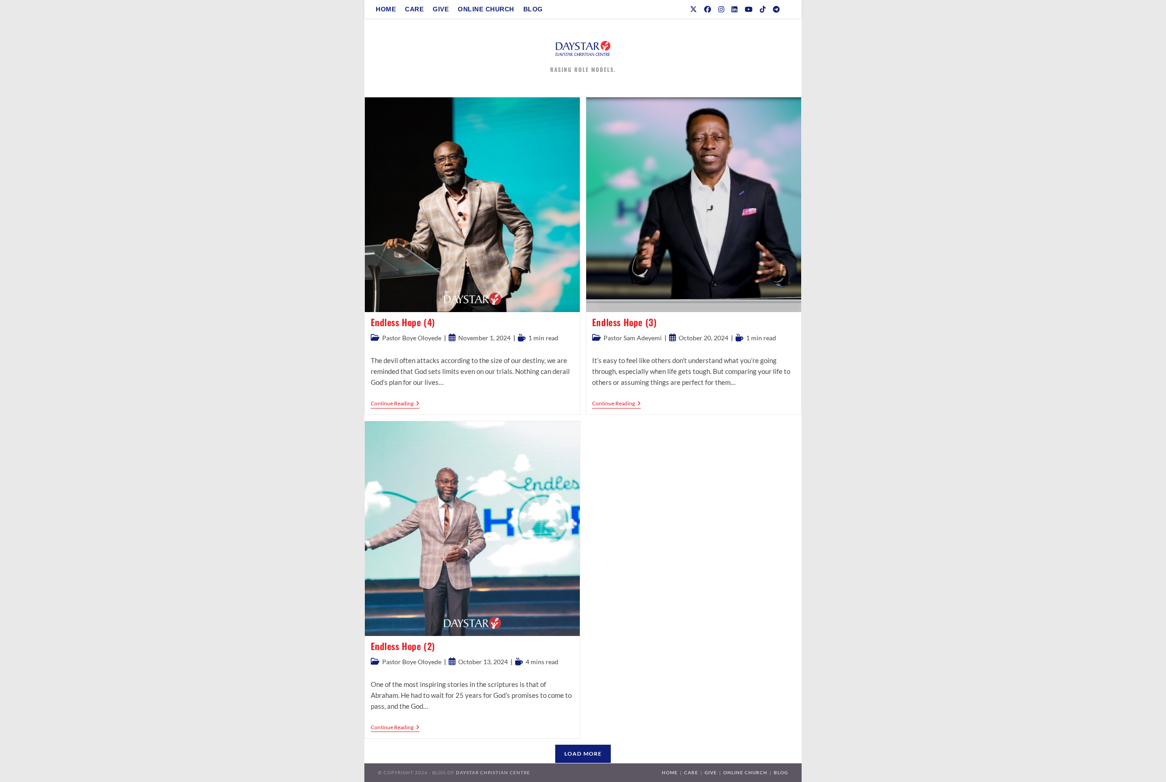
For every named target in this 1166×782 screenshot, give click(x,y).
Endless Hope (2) (403, 646)
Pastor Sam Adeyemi (632, 338)
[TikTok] (762, 9)
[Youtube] (748, 9)
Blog (781, 772)
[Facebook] (708, 9)
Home (670, 772)
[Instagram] (721, 9)
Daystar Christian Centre (493, 772)
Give (711, 772)
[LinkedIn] (734, 9)
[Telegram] (776, 9)
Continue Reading (395, 404)
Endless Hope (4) (403, 322)
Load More (583, 753)
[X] (693, 9)
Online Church (745, 772)
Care (691, 772)
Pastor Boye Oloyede (411, 338)
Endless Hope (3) (624, 322)
